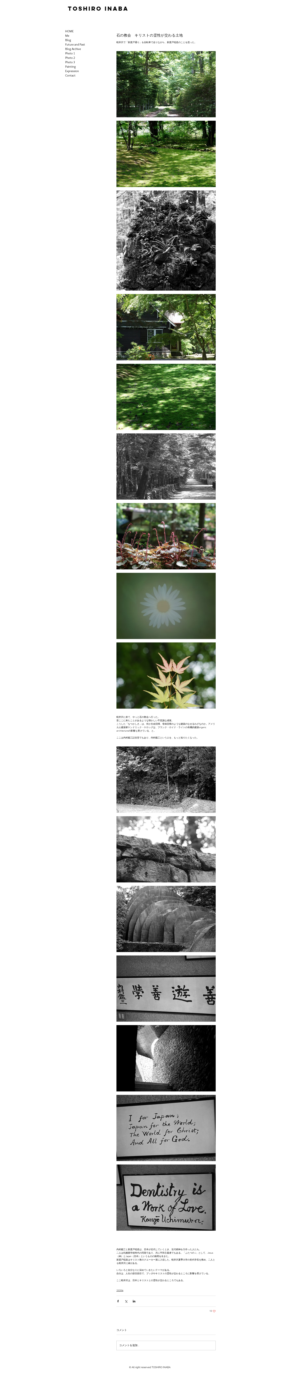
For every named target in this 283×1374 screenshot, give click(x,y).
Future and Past (75, 44)
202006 (119, 1290)
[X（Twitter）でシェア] (126, 1301)
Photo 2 (70, 58)
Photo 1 (70, 53)
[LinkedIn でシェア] (134, 1301)
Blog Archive (73, 49)
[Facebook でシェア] (118, 1301)
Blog (68, 40)
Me (67, 36)
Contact (70, 75)
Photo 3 (70, 62)
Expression (72, 71)
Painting (70, 66)
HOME (69, 31)
